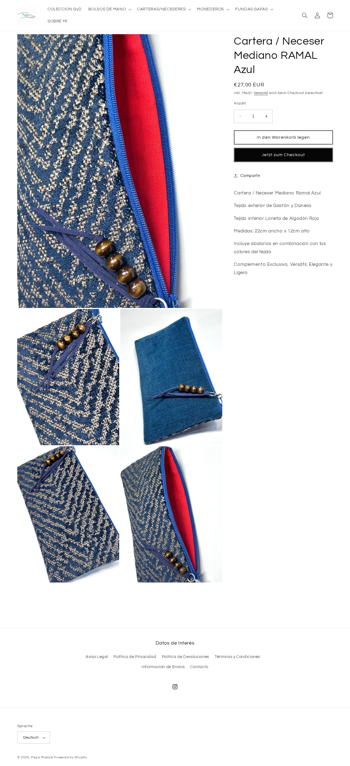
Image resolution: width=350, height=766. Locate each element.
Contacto (199, 667)
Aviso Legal (97, 657)
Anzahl (240, 103)
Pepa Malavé (42, 757)
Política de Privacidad (134, 657)
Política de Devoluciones (185, 657)
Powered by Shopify (70, 757)
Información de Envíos (163, 667)
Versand (261, 93)
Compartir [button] (250, 176)
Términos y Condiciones (237, 657)
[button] (109, 9)
